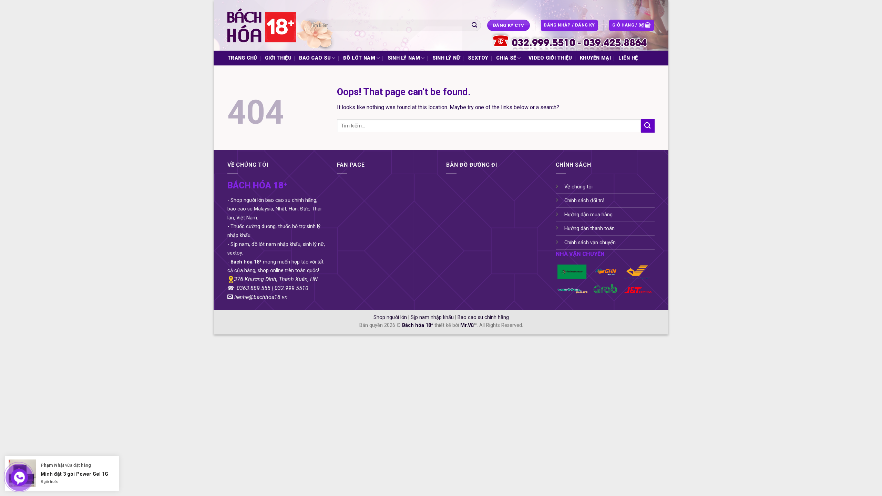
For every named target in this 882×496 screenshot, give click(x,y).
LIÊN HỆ (628, 58)
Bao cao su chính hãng (483, 317)
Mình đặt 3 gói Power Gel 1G (74, 474)
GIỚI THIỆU (278, 58)
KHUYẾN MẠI (595, 58)
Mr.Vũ (467, 325)
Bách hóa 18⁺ (417, 325)
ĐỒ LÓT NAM (359, 58)
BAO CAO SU (315, 58)
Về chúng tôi (578, 187)
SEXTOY (478, 58)
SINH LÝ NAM (404, 58)
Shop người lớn (390, 317)
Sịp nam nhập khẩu (432, 317)
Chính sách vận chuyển (590, 243)
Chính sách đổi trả (584, 201)
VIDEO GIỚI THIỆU (550, 58)
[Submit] (474, 25)
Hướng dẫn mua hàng (588, 215)
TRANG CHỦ (242, 58)
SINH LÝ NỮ (446, 58)
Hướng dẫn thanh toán (589, 228)
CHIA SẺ (506, 58)
